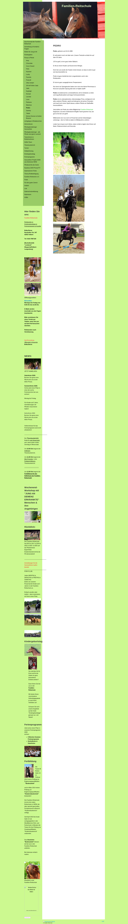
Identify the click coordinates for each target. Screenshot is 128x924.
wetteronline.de (33, 910)
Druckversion (48, 921)
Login (103, 921)
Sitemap (53, 921)
